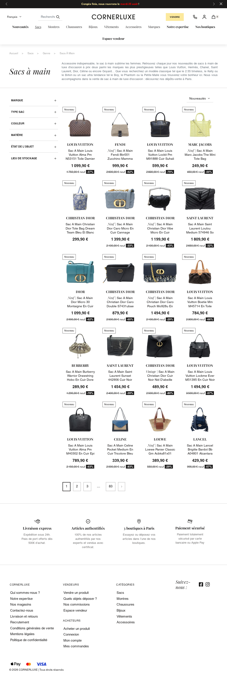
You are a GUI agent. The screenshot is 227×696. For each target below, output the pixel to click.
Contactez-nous (21, 610)
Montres (123, 598)
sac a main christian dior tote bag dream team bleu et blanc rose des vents (80, 230)
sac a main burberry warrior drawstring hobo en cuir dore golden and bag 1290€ (80, 380)
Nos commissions (76, 604)
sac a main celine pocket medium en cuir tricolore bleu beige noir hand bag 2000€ (120, 453)
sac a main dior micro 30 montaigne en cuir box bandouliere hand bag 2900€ (80, 306)
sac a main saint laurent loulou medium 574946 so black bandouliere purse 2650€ (200, 232)
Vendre (175, 17)
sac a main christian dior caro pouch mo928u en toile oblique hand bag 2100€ (160, 306)
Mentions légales (22, 634)
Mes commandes (76, 646)
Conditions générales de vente (32, 628)
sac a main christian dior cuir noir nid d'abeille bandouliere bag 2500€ (160, 380)
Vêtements (124, 616)
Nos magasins (20, 604)
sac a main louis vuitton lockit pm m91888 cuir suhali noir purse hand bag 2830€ (160, 159)
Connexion (71, 634)
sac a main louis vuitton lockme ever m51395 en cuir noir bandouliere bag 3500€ (200, 380)
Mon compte (72, 640)
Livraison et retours (24, 616)
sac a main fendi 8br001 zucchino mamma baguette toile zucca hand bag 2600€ (120, 159)
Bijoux (121, 610)
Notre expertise (21, 598)
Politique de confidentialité (28, 640)
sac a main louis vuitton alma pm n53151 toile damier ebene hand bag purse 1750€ (80, 159)
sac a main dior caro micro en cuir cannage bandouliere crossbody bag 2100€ (120, 234)
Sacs (120, 592)
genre (46, 53)
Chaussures (125, 604)
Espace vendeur (75, 610)
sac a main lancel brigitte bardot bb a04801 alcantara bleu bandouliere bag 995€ (200, 453)
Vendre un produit (76, 592)
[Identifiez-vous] (204, 17)
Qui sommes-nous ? (25, 592)
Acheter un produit (76, 628)
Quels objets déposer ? (80, 598)
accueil (13, 53)
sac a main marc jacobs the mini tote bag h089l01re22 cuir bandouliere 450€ (200, 159)
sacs (30, 53)
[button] (213, 17)
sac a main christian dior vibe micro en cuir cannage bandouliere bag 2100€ (160, 232)
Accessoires (126, 622)
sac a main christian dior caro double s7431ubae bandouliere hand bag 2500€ (120, 306)
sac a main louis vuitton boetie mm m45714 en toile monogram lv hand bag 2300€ (200, 306)
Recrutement (19, 622)
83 (110, 486)
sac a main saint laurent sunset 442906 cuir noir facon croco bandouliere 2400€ (120, 380)
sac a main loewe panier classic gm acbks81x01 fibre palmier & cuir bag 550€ (160, 453)
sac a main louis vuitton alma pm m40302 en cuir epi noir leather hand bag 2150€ (80, 453)
